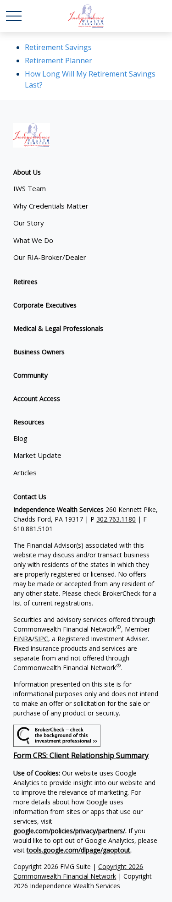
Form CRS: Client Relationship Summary (81, 755)
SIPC (41, 638)
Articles (25, 472)
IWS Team (29, 188)
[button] (27, 172)
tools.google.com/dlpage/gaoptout (78, 850)
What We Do (33, 240)
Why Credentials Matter (51, 205)
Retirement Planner (58, 60)
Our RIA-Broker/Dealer (49, 257)
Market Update (37, 455)
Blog (20, 438)
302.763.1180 (116, 519)
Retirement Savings (58, 47)
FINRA (22, 638)
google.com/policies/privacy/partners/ (69, 830)
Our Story (28, 222)
